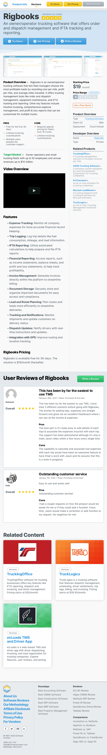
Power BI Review (82, 702)
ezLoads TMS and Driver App (19, 639)
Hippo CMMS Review (84, 694)
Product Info (19, 4)
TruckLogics (80, 202)
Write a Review (72, 41)
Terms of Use (12, 713)
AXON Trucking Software (86, 166)
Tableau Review (81, 710)
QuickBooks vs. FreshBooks (88, 737)
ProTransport (80, 180)
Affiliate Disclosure (16, 709)
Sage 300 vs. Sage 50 (84, 741)
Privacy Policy (13, 717)
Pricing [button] (43, 41)
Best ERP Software (48, 702)
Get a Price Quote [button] (82, 105)
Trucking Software (94, 118)
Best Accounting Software (52, 690)
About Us (10, 696)
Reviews (36, 4)
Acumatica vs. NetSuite (85, 721)
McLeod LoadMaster (84, 190)
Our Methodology (15, 705)
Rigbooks (99, 138)
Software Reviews (16, 700)
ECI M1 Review (81, 690)
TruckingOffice (81, 154)
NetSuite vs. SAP (82, 729)
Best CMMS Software (49, 694)
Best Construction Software (53, 698)
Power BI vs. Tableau (84, 733)
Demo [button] (17, 41)
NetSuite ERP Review (84, 698)
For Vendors (12, 722)
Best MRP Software (48, 706)
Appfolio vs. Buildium (84, 725)
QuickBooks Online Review (87, 706)
